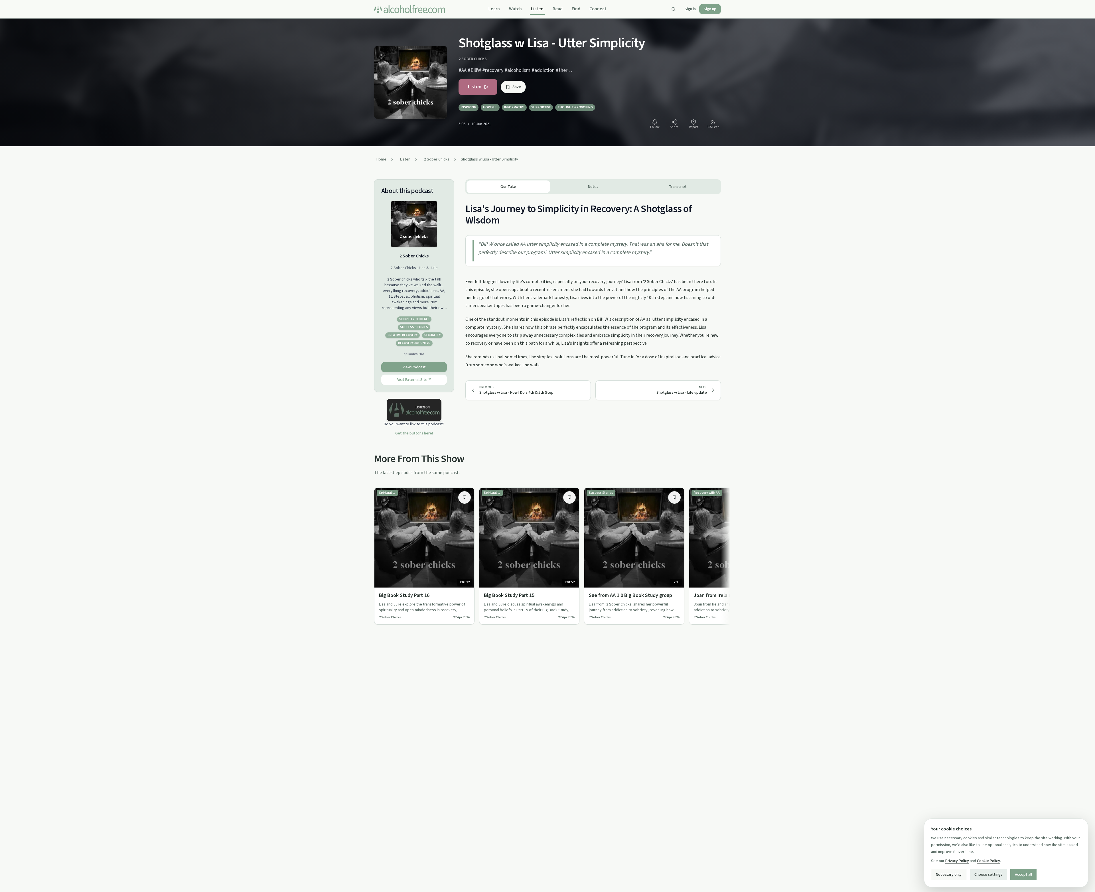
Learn (494, 9)
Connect (598, 9)
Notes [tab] (593, 187)
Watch (515, 9)
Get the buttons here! (414, 433)
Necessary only (949, 874)
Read (558, 9)
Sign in (690, 9)
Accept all (1023, 874)
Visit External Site (412, 380)
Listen (537, 9)
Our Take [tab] (508, 187)
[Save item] (464, 497)
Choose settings (988, 874)
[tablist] (593, 186)
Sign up (710, 9)
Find (576, 9)
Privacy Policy (957, 861)
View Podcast (414, 367)
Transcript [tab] (678, 187)
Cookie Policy (988, 861)
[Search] (673, 9)
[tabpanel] (593, 281)
